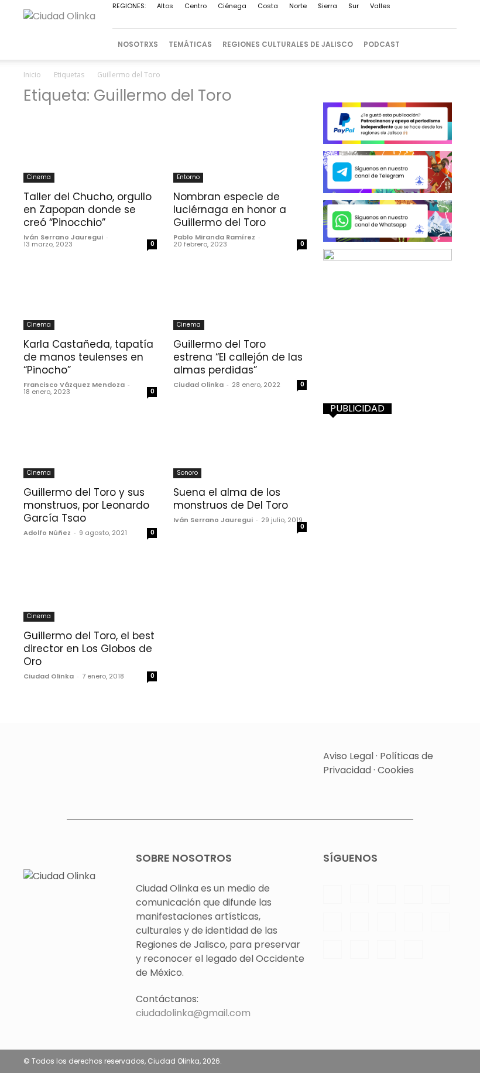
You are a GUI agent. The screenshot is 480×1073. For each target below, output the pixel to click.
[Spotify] (312, 20)
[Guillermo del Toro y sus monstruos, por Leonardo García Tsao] (90, 445)
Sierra (327, 6)
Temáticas (190, 44)
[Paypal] (254, 20)
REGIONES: (129, 6)
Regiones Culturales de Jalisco (287, 44)
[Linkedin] (235, 20)
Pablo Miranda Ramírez (214, 237)
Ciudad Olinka (198, 384)
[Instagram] (216, 20)
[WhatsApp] (390, 20)
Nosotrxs (138, 44)
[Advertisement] (390, 487)
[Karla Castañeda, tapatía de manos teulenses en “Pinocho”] (90, 298)
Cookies (396, 770)
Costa (268, 6)
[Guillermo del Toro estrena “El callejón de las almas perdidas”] (240, 298)
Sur (353, 6)
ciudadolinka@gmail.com (193, 1013)
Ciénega (232, 6)
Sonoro (187, 472)
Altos (165, 6)
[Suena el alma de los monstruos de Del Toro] (240, 445)
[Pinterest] (274, 20)
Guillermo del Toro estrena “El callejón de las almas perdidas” (238, 357)
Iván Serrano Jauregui (63, 237)
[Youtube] (409, 20)
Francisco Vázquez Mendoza (74, 384)
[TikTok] (351, 20)
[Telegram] (332, 20)
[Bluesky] (428, 20)
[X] (370, 20)
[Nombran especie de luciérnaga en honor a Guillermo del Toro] (240, 149)
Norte (298, 6)
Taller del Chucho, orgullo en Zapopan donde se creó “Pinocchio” (87, 209)
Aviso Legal (348, 756)
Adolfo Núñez (47, 532)
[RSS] (293, 20)
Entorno (188, 177)
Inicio (32, 75)
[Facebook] (196, 20)
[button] (442, 43)
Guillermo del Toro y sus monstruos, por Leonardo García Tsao (86, 505)
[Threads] (448, 20)
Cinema (39, 177)
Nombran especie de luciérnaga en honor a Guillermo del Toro (229, 209)
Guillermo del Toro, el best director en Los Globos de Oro (89, 649)
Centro (195, 6)
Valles (380, 6)
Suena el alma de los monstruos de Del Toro (230, 498)
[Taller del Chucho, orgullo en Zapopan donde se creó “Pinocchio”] (90, 149)
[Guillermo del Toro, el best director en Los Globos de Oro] (90, 589)
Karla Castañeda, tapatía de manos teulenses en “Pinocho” (88, 357)
